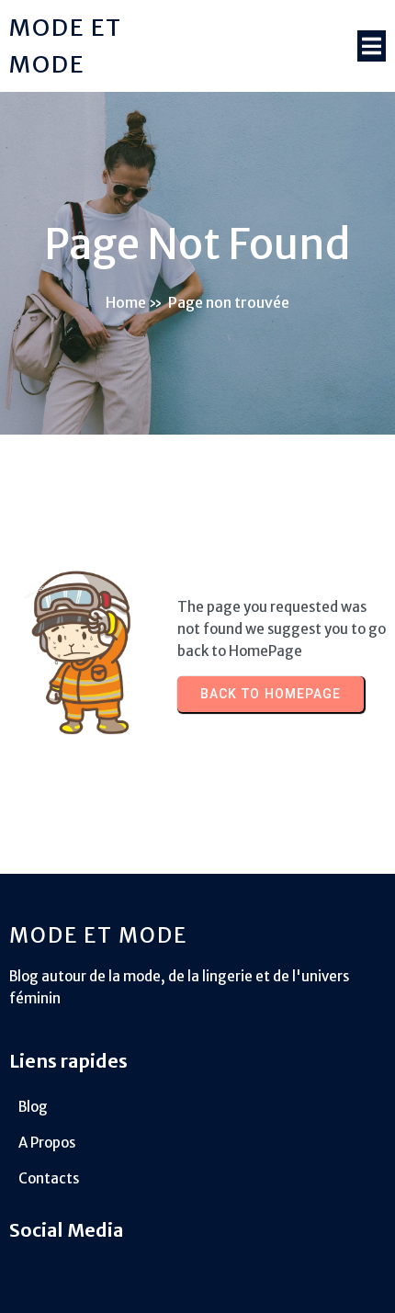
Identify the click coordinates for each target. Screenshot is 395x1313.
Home (126, 302)
